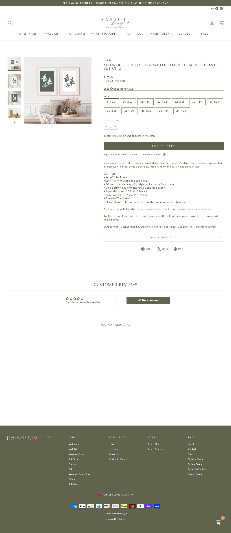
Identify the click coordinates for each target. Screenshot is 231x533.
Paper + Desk (160, 33)
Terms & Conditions (198, 469)
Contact (192, 449)
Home (107, 59)
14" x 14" (215, 101)
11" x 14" (145, 101)
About (191, 444)
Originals (77, 33)
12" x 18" (197, 101)
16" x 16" (112, 110)
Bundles (186, 33)
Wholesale (114, 454)
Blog (190, 454)
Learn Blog (153, 444)
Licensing (113, 449)
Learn (112, 444)
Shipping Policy (195, 459)
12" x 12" (163, 101)
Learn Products (156, 449)
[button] (111, 88)
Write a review (148, 300)
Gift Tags (135, 33)
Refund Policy (195, 464)
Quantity (111, 120)
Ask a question (163, 237)
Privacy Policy (195, 474)
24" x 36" (181, 110)
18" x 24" (164, 110)
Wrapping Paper (105, 33)
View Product (32, 403)
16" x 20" (129, 110)
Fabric (72, 479)
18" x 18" (147, 110)
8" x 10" (111, 101)
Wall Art (53, 33)
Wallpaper (28, 33)
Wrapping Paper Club (79, 474)
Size (107, 96)
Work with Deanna (118, 459)
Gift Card (73, 484)
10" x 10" (128, 101)
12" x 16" (180, 101)
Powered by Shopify (115, 519)
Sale (205, 33)
